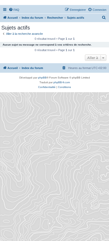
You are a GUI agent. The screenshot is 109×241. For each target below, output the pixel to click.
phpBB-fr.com (61, 82)
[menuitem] (14, 10)
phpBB (42, 77)
